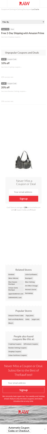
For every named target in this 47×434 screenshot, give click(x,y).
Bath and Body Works (15, 319)
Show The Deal (10, 42)
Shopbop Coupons (14, 352)
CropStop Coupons (14, 344)
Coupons (4, 9)
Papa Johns (30, 316)
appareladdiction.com (15, 294)
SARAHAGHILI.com (14, 297)
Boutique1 (28, 278)
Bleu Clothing (30, 282)
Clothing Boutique (23, 9)
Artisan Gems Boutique (13, 289)
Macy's (10, 323)
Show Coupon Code (12, 72)
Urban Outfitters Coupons (17, 355)
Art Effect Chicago (31, 286)
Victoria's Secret (30, 289)
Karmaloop (29, 293)
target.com (35, 319)
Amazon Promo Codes (16, 316)
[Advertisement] (23, 14)
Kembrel (11, 274)
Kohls (27, 319)
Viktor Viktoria (13, 278)
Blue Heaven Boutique (12, 283)
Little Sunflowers (31, 274)
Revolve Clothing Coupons (17, 348)
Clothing (12, 9)
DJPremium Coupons (31, 344)
